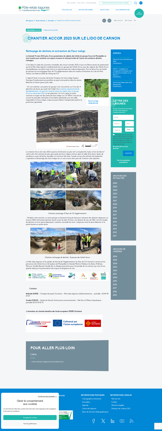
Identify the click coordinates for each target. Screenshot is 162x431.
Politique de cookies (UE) (120, 409)
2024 (115, 190)
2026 (115, 183)
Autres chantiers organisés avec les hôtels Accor (48, 362)
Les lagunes (139, 13)
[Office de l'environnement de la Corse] (65, 414)
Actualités (86, 402)
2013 (115, 229)
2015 (115, 222)
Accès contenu (81, 3)
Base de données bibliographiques (95, 412)
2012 (115, 232)
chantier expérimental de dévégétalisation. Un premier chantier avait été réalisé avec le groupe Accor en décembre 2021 (52, 91)
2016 (115, 218)
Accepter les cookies (30, 418)
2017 (115, 215)
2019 (115, 208)
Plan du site (115, 399)
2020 (115, 204)
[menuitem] (135, 3)
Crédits (114, 402)
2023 (115, 194)
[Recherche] (135, 3)
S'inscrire (128, 153)
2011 (114, 236)
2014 (115, 225)
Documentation (123, 10)
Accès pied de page (91, 3)
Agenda (85, 405)
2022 (115, 197)
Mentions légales (117, 405)
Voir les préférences (30, 424)
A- (104, 21)
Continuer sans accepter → (47, 396)
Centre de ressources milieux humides (115, 3)
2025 (115, 186)
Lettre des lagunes (89, 409)
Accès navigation (71, 3)
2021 (115, 201)
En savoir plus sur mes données (120, 147)
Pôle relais (67, 10)
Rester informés (86, 10)
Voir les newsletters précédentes (123, 161)
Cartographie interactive (91, 399)
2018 (115, 211)
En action (104, 10)
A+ (110, 21)
